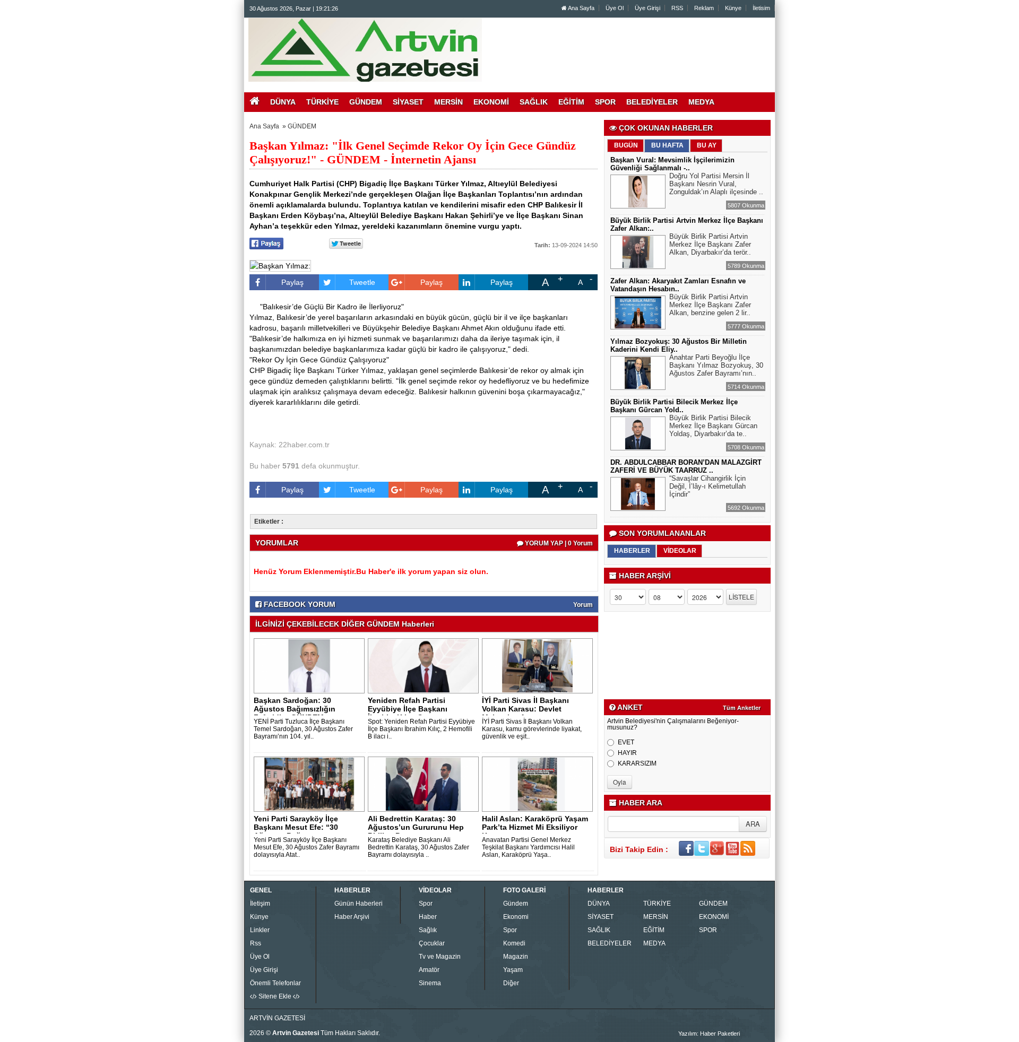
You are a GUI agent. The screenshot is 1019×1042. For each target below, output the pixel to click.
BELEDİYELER (610, 943)
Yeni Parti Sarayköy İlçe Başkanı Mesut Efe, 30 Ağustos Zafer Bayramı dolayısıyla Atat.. (306, 847)
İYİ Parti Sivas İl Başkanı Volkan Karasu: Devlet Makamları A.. (525, 709)
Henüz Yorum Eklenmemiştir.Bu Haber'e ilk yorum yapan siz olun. (371, 571)
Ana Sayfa (580, 8)
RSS (677, 8)
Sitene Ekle (275, 996)
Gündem (515, 903)
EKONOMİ (714, 917)
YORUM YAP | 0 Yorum (558, 543)
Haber (428, 917)
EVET (626, 742)
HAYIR (627, 753)
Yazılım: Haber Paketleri (709, 1033)
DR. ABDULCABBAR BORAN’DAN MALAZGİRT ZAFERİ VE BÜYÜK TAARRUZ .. (686, 466)
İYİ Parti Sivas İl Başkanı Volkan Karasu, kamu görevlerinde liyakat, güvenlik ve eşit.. (532, 729)
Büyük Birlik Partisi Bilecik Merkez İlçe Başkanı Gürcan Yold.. (674, 406)
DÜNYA (599, 903)
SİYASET (601, 917)
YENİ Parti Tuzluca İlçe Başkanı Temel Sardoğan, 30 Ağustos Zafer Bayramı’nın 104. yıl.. (303, 729)
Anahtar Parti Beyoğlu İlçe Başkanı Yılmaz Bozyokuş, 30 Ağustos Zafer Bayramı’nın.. (716, 365)
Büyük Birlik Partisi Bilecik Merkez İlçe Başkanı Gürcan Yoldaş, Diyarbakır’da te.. (713, 426)
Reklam (704, 8)
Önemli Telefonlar (275, 983)
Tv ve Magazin (440, 956)
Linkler (260, 930)
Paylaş (292, 282)
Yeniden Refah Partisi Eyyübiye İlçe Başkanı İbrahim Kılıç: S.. (407, 709)
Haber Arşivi (351, 917)
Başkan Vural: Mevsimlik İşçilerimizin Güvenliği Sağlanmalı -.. (672, 164)
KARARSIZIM (637, 763)
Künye (733, 8)
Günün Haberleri (358, 903)
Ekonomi (516, 917)
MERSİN (655, 917)
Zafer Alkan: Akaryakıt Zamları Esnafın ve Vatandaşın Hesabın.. (678, 285)
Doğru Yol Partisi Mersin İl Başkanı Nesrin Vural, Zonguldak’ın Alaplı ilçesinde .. (716, 184)
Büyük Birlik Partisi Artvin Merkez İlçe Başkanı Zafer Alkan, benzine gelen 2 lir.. (710, 305)
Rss (255, 943)
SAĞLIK (599, 930)
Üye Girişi (647, 8)
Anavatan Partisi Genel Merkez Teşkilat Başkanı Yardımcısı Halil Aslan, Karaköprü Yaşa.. (528, 847)
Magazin (515, 956)
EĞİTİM (653, 930)
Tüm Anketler (742, 708)
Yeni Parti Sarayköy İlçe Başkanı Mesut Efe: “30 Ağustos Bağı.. (296, 827)
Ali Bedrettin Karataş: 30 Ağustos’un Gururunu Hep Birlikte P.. (416, 827)
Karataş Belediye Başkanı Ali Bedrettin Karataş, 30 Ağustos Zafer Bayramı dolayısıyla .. (418, 847)
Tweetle (362, 282)
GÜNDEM (302, 126)
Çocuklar (432, 943)
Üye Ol (615, 8)
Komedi (514, 943)
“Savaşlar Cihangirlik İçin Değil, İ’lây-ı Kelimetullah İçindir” (707, 486)
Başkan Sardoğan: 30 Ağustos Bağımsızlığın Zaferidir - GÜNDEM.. (294, 709)
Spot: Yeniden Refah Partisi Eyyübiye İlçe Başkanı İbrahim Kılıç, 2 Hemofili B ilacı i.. (421, 729)
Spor (426, 903)
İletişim (260, 903)
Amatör (429, 970)
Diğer (511, 983)
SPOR (708, 930)
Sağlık (428, 930)
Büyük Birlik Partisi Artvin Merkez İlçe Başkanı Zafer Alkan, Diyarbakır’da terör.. (710, 244)
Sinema (430, 983)
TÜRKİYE (657, 903)
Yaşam (513, 970)
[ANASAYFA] (365, 49)
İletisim (761, 8)
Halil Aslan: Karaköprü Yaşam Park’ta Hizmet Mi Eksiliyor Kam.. (535, 827)
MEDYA (654, 943)
